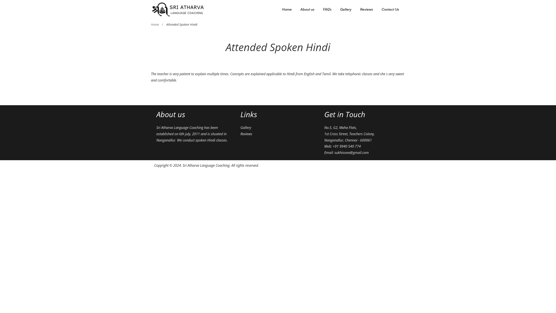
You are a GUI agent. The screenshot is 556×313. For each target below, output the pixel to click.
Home (155, 24)
